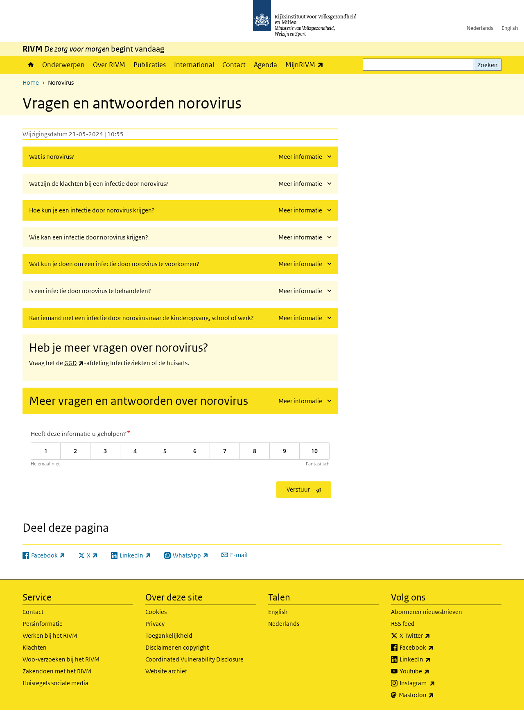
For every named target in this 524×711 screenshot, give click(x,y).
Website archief (166, 671)
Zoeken (487, 65)
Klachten (35, 647)
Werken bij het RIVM (50, 635)
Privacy (155, 623)
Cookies (156, 612)
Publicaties (149, 64)
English (509, 28)
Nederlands (480, 28)
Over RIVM (109, 64)
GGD (74, 363)
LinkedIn (433, 659)
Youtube (432, 671)
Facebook (435, 647)
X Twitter (433, 635)
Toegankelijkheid (168, 635)
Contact (234, 64)
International (194, 64)
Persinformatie (43, 623)
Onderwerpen (63, 64)
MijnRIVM (306, 64)
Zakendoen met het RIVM (57, 671)
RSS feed (403, 623)
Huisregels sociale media (55, 683)
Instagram (435, 683)
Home (30, 65)
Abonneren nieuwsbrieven (426, 612)
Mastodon (434, 695)
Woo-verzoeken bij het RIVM (61, 659)
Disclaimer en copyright (177, 647)
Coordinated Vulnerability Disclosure (194, 659)
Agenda (265, 64)
